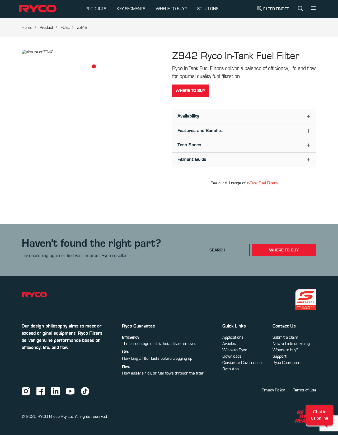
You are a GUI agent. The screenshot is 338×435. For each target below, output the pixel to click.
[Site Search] (300, 9)
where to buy (284, 250)
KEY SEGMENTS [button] (131, 9)
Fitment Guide (191, 159)
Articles (229, 344)
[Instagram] (26, 391)
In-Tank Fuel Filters (262, 183)
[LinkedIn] (55, 391)
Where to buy (190, 90)
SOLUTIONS (207, 9)
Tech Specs (189, 145)
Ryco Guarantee (286, 363)
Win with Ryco (234, 350)
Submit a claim (285, 337)
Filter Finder (276, 9)
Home (27, 27)
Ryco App (230, 369)
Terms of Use (304, 390)
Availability (188, 116)
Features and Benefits (200, 130)
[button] (313, 9)
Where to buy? (285, 350)
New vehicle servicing (291, 344)
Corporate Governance (242, 363)
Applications (232, 337)
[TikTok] (85, 391)
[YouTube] (70, 391)
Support (280, 356)
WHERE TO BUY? (171, 9)
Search (217, 250)
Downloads (232, 356)
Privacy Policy (273, 390)
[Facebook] (40, 391)
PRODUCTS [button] (96, 9)
